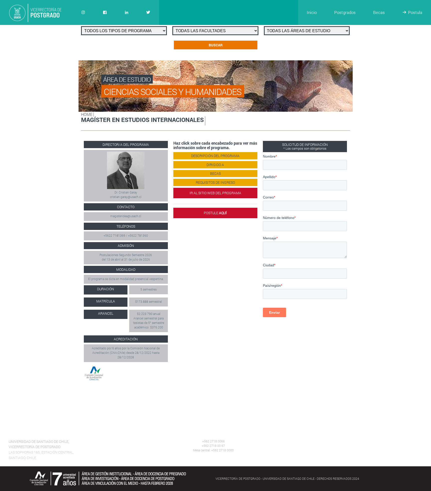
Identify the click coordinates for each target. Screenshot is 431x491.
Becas (379, 12)
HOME (86, 114)
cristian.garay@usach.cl (125, 197)
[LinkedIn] (126, 12)
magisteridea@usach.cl (125, 216)
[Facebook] (105, 12)
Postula (415, 12)
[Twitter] (148, 12)
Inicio (312, 12)
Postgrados (345, 12)
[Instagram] (83, 12)
